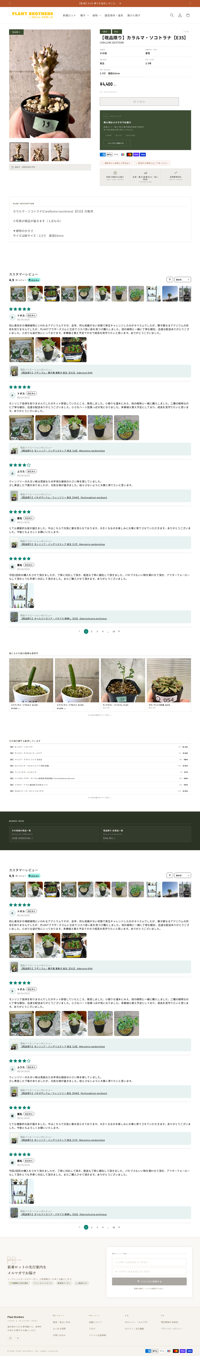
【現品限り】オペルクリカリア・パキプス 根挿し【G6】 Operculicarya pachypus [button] (63, 618)
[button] (84, 15)
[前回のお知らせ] (9, 3)
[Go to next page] (119, 631)
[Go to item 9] (153, 293)
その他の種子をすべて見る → (100, 797)
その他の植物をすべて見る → (100, 715)
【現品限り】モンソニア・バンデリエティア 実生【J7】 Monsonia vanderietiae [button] (62, 544)
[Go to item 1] (18, 293)
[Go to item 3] (52, 293)
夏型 (147, 53)
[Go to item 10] (170, 293)
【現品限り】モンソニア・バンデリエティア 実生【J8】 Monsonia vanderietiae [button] (62, 450)
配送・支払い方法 (61, 1322)
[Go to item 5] (85, 293)
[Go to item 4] (69, 293)
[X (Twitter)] (18, 1338)
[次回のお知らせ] (190, 3)
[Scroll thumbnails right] (187, 293)
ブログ (92, 1328)
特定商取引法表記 (169, 1322)
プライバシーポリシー (171, 1328)
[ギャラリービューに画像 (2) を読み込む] (39, 152)
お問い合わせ (59, 1335)
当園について (95, 1322)
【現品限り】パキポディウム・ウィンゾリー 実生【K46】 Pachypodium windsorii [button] (63, 497)
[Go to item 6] (102, 293)
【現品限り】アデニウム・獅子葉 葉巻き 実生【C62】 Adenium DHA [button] (56, 372)
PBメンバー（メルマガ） (137, 1322)
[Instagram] (10, 1338)
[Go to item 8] (136, 293)
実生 (117, 31)
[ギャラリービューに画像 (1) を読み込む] (19, 152)
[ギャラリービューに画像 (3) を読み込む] (60, 152)
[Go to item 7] (119, 293)
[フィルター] (170, 279)
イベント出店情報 (97, 1335)
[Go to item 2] (35, 293)
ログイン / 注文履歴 (134, 1328)
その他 (187, 31)
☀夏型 (105, 31)
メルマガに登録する (117, 143)
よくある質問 (59, 1328)
